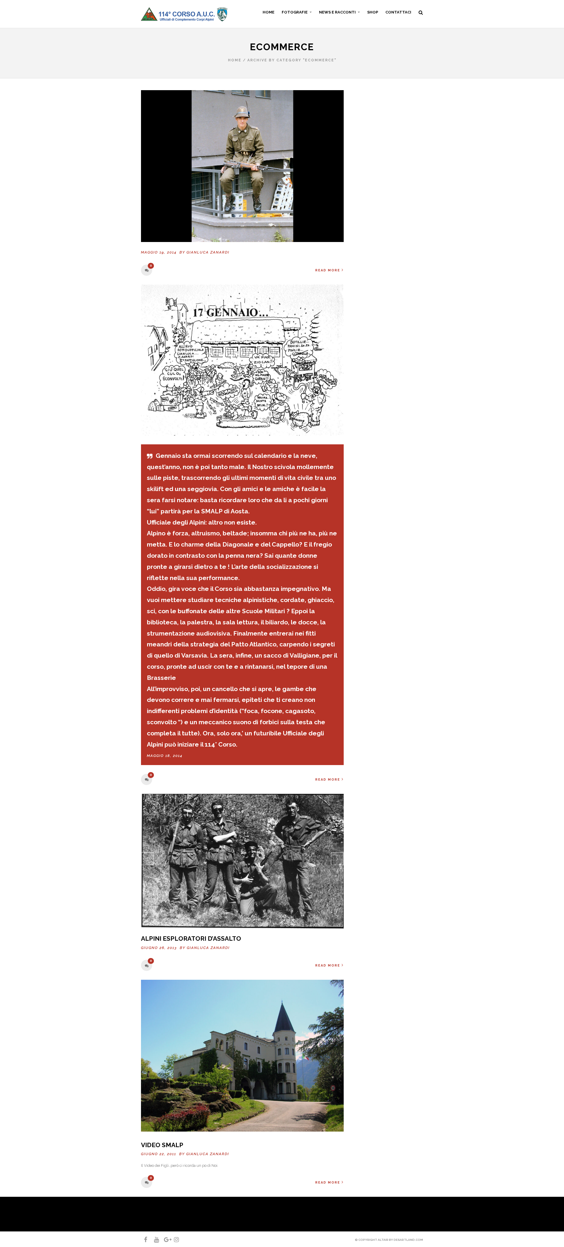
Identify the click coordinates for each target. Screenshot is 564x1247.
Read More (327, 270)
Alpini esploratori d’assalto (191, 938)
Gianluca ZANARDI (208, 252)
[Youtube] (154, 1240)
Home (234, 60)
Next (337, 858)
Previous (147, 858)
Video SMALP (162, 1145)
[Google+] (164, 1240)
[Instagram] (174, 1240)
